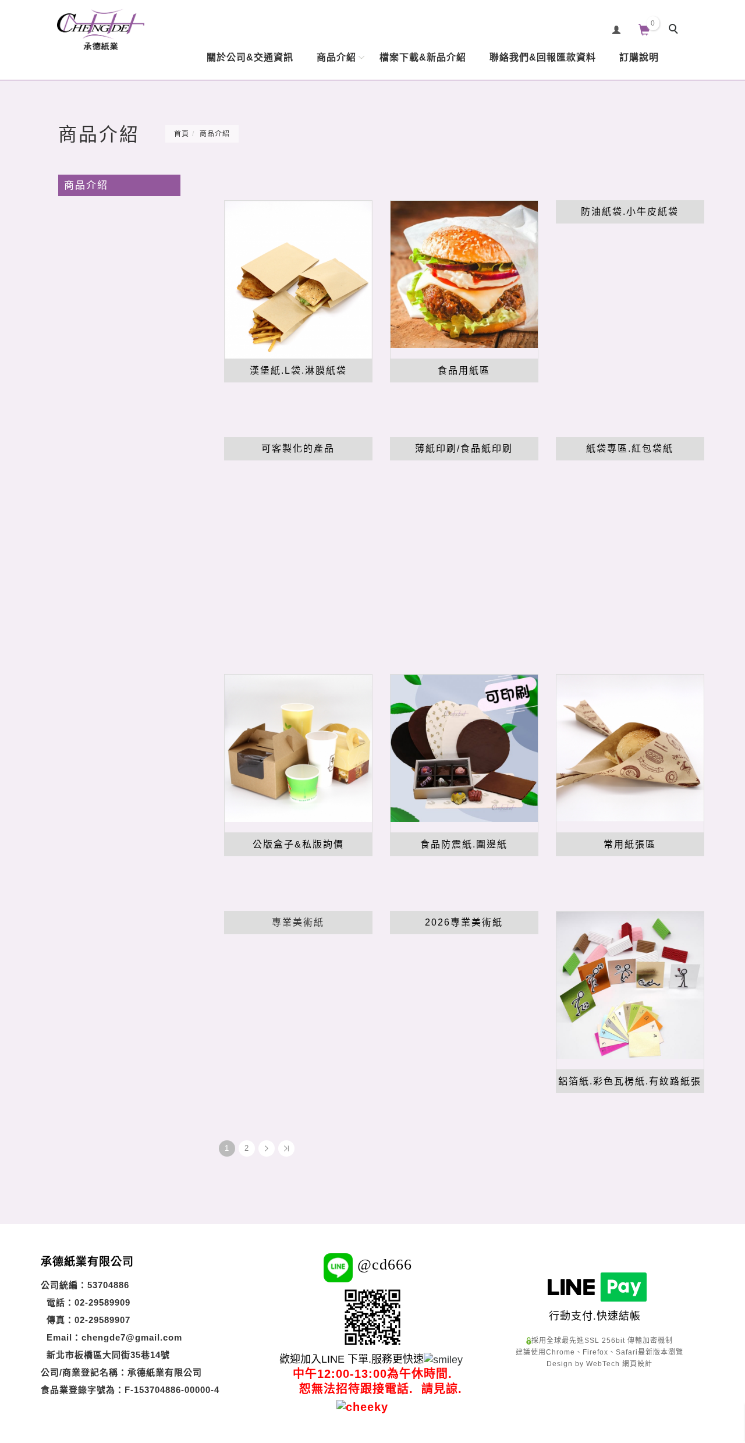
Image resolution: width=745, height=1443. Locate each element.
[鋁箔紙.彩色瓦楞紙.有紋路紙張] (630, 984)
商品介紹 (336, 57)
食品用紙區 (464, 370)
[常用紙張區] (630, 747)
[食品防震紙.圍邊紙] (464, 747)
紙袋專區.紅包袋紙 (629, 448)
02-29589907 (102, 1320)
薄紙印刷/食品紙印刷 (464, 448)
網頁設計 (637, 1364)
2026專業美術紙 (464, 922)
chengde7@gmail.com (131, 1337)
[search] (675, 30)
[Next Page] (266, 1148)
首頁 (181, 134)
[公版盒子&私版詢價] (298, 747)
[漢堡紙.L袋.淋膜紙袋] (298, 279)
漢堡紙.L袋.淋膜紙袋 (298, 370)
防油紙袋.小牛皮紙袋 (630, 212)
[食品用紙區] (464, 273)
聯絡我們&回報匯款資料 (542, 57)
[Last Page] (286, 1148)
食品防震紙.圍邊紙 (464, 844)
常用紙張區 (630, 844)
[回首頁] (100, 29)
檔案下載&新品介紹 (422, 57)
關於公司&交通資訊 (250, 57)
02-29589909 (102, 1302)
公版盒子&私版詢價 (298, 844)
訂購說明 (639, 57)
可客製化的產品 (298, 448)
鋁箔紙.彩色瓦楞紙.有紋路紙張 (629, 1081)
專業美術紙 (298, 922)
